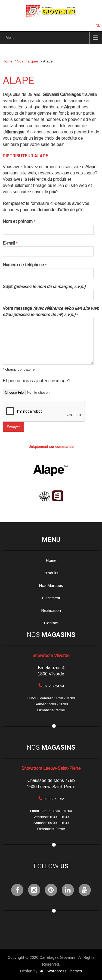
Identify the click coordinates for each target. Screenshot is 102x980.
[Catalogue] (57, 500)
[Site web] (44, 500)
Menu (10, 38)
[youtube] (85, 890)
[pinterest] (51, 890)
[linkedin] (68, 890)
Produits (51, 573)
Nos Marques (51, 585)
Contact (51, 623)
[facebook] (17, 890)
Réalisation (51, 610)
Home (7, 61)
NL (98, 25)
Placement (51, 598)
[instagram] (34, 890)
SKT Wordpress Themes (60, 971)
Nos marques (28, 61)
